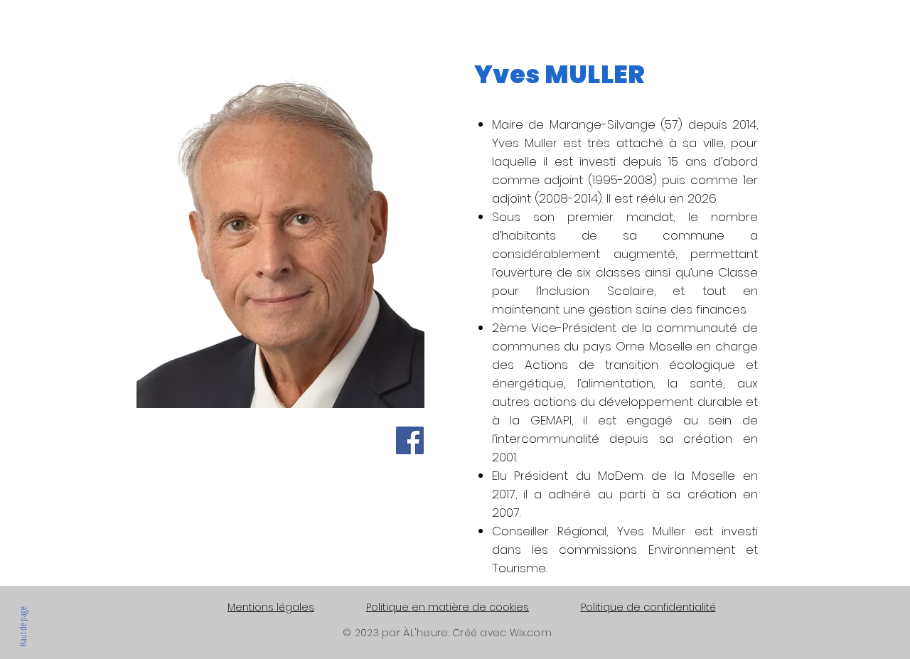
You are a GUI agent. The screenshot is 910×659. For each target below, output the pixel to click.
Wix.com (531, 633)
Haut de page (22, 626)
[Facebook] (410, 440)
